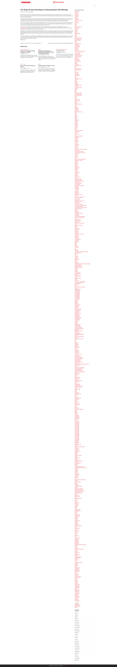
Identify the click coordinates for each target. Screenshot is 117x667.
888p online (77, 108)
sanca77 (76, 139)
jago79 (76, 98)
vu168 (76, 218)
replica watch (77, 502)
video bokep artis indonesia (79, 328)
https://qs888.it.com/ (78, 65)
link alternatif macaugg (78, 55)
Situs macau (77, 399)
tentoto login (77, 392)
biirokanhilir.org (77, 528)
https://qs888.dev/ (78, 283)
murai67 (76, 62)
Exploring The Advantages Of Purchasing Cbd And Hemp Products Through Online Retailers (46, 52)
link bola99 (76, 468)
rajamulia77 (77, 11)
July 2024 (76, 655)
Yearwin (76, 366)
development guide (78, 398)
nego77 (76, 529)
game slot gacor (77, 377)
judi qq (76, 499)
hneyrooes (39, 54)
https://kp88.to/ (77, 75)
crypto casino (77, 214)
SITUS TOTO (77, 477)
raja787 (76, 413)
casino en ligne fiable (78, 380)
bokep (76, 101)
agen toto (76, 30)
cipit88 (76, 279)
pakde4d (76, 164)
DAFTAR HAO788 (77, 33)
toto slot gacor (77, 362)
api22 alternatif (77, 172)
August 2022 (77, 660)
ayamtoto (76, 551)
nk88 (75, 77)
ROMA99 (76, 335)
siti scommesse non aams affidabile (80, 207)
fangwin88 (76, 280)
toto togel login (77, 584)
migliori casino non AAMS (79, 358)
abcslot (76, 402)
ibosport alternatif (77, 273)
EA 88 (76, 35)
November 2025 (77, 627)
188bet (76, 260)
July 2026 (76, 613)
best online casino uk (78, 387)
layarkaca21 (77, 459)
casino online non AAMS (79, 213)
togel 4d (76, 21)
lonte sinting (77, 574)
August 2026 (77, 611)
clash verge (76, 236)
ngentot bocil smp (78, 509)
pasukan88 (76, 470)
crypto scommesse (78, 220)
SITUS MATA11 (77, 448)
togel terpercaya (77, 99)
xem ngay (76, 110)
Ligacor (76, 534)
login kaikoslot (77, 586)
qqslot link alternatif (78, 576)
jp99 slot (76, 126)
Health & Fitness (23, 49)
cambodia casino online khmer (80, 490)
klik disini (76, 480)
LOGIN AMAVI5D (77, 325)
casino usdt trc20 (77, 360)
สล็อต (76, 285)
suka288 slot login (78, 289)
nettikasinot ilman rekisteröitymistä (80, 544)
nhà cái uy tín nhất (78, 356)
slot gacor (76, 18)
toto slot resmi (77, 530)
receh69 (76, 456)
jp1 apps (76, 506)
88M (75, 339)
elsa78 (76, 132)
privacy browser (77, 228)
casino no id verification (78, 327)
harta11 (76, 497)
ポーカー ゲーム (77, 198)
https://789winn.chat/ (78, 95)
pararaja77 (76, 560)
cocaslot (76, 513)
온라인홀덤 (76, 186)
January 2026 (77, 623)
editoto (76, 410)
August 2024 (77, 653)
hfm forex (76, 171)
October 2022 (77, 656)
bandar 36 (76, 379)
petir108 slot (77, 595)
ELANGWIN (76, 314)
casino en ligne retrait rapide (79, 185)
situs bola (76, 88)
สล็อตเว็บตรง (77, 137)
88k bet (76, 96)
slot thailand (77, 58)
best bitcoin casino (78, 278)
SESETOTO (76, 332)
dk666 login (77, 408)
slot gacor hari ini (77, 54)
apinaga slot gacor (78, 61)
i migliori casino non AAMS (79, 151)
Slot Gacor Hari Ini (78, 219)
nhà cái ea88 (77, 74)
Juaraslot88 (77, 141)
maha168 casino (77, 45)
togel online (76, 64)
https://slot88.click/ (78, 275)
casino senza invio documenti (79, 367)
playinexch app (77, 347)
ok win (76, 97)
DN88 (76, 24)
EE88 (75, 382)
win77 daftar (77, 15)
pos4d (76, 224)
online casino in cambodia (79, 409)
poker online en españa (78, 357)
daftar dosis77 (77, 552)
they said (76, 226)
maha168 (76, 47)
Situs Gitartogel (77, 567)
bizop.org (76, 464)
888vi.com (76, 107)
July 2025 (76, 634)
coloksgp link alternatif (78, 486)
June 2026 (76, 615)
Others (25, 39)
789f (75, 76)
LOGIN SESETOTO (78, 324)
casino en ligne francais (78, 204)
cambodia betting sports (79, 492)
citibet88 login (77, 604)
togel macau (77, 524)
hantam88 (76, 138)
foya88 (76, 209)
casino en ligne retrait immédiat (80, 216)
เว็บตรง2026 (77, 247)
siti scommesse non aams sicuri (80, 152)
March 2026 (76, 620)
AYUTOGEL (76, 564)
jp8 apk (76, 129)
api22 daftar (77, 187)
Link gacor (76, 443)
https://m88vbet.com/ (78, 26)
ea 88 (76, 106)
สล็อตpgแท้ (76, 119)
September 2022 (77, 658)
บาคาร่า (76, 478)
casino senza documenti (79, 160)
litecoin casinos (77, 589)
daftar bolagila (77, 100)
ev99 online (76, 72)
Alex (21, 53)
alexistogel (76, 140)
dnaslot (76, 573)
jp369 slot (76, 123)
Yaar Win (76, 148)
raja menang (77, 599)
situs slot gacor (77, 596)
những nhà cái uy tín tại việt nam (80, 51)
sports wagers (77, 577)
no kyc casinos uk (77, 272)
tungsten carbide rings (78, 369)
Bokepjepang (77, 404)
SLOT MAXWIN (77, 290)
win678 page (77, 109)
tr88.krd (76, 116)
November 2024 (77, 648)
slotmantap (76, 372)
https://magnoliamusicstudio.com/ (80, 159)
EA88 (75, 25)
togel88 (76, 170)
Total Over (76, 143)
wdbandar (76, 517)
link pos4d (76, 249)
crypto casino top (77, 333)
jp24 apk (76, 122)
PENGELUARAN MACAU (78, 267)
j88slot (76, 323)
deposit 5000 (77, 221)
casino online (77, 150)
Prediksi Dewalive (77, 510)
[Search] (95, 5)
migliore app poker (78, 359)
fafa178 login (77, 12)
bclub (76, 66)
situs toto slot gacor (78, 556)
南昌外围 (76, 271)
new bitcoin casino (78, 326)
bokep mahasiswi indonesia (79, 336)
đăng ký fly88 (77, 259)
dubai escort (77, 568)
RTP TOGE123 (77, 316)
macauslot (76, 414)
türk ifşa (76, 550)
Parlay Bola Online (78, 463)
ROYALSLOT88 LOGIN (78, 85)
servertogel (76, 539)
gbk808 (76, 507)
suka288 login (77, 188)
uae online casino (77, 182)
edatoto (76, 63)
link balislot (76, 210)
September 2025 (77, 630)
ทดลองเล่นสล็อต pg (78, 481)
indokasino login (77, 457)
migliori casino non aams (79, 368)
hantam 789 (77, 475)
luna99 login (77, 120)
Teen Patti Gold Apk (78, 56)
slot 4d (76, 390)
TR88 (75, 112)
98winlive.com (77, 167)
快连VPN (76, 518)
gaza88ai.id (77, 163)
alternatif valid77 (77, 496)
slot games (76, 349)
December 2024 (77, 646)
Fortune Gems (77, 306)
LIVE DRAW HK (77, 474)
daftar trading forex (78, 43)
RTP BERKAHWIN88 (78, 317)
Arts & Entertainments (60, 49)
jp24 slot (76, 121)
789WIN (76, 117)
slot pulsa (76, 473)
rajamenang (77, 597)
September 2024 (77, 651)
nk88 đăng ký (77, 166)
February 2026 (77, 622)
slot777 (76, 42)
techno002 (76, 86)
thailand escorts (77, 520)
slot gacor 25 (77, 585)
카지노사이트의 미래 (60, 50)
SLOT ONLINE (77, 311)
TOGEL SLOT (77, 592)
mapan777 (76, 161)
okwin (76, 89)
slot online (76, 145)
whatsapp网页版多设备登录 (79, 334)
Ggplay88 (76, 563)
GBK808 (76, 545)
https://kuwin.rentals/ (78, 94)
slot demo (76, 268)
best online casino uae (78, 208)
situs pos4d (76, 240)
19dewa (76, 227)
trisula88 (76, 531)
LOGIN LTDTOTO (77, 304)
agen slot (76, 29)
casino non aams (77, 365)
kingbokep (76, 594)
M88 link (76, 32)
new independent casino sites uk (80, 286)
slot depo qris (77, 192)
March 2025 (76, 641)
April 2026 (76, 618)
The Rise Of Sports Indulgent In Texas (46, 65)
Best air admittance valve (79, 338)
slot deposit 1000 (77, 557)
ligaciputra (76, 462)
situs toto (76, 253)
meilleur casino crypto (78, 183)
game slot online (77, 378)
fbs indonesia (77, 133)
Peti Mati (76, 565)
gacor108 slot (77, 415)
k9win (76, 41)
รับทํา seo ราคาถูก (78, 176)
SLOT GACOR (77, 421)
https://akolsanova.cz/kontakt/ (80, 446)
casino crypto (77, 153)
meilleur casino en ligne (78, 197)
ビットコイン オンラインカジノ (80, 196)
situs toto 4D (77, 191)
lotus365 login (77, 381)
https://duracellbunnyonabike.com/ (80, 479)
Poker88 (76, 337)
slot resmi (76, 465)
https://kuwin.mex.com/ (78, 111)
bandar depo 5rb (77, 403)
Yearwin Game (77, 351)
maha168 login (77, 46)
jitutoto (76, 553)
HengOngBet (77, 350)
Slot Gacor (76, 73)
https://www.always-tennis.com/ (80, 371)
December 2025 (77, 625)
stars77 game (77, 22)
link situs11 (76, 284)
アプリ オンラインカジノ (79, 354)
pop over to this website (78, 225)
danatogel (76, 583)
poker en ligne (77, 215)
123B (75, 348)
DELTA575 (76, 343)
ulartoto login (77, 401)
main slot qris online (78, 444)
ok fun (76, 105)
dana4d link (77, 346)
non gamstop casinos (78, 20)
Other (21, 64)
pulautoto (76, 258)
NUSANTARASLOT (23, 27)
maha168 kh (77, 44)
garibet (76, 454)
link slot (76, 607)
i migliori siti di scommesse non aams (81, 149)
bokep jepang (77, 241)
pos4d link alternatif (78, 264)
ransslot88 (76, 322)
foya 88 (76, 519)
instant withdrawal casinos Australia (80, 467)
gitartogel (76, 195)
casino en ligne (77, 184)
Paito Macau (77, 419)
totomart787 (77, 344)
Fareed (57, 52)
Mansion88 (76, 193)
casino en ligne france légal (79, 181)
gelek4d (76, 102)
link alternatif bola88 (78, 498)
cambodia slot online (78, 491)
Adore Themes (65, 665)
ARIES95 (76, 300)
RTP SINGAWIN (77, 315)
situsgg (76, 36)
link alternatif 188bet (78, 455)
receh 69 (76, 572)
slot (75, 405)
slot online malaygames (78, 562)
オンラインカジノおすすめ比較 (80, 281)
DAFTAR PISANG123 (78, 313)
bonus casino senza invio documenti (81, 205)
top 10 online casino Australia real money (81, 251)
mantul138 (76, 532)
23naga (76, 376)
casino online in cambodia (79, 130)
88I (75, 340)
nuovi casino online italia (79, 206)
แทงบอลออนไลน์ (77, 53)
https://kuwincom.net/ (78, 78)
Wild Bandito (77, 262)
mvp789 (76, 154)
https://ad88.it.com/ (78, 68)
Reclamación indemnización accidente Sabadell (82, 263)
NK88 (76, 91)
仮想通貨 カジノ (77, 355)
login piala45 (77, 542)
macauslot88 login (78, 239)
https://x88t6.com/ (78, 40)
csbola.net (76, 575)
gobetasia (76, 452)
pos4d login (77, 229)
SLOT (76, 67)
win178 (76, 142)
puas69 (76, 165)
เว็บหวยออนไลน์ (77, 593)
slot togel (76, 487)
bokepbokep (77, 540)
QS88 (76, 118)
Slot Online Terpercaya (78, 194)
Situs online (77, 397)
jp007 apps (76, 503)
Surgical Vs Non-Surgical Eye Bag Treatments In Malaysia (27, 51)
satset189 (76, 345)
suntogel (76, 476)
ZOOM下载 (76, 412)
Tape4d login (77, 305)
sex (75, 248)
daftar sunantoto (77, 389)
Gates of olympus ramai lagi (79, 466)
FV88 (75, 23)
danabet (76, 394)
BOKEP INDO (77, 329)
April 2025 (76, 639)
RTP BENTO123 (77, 318)
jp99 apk (76, 127)
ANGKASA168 (77, 442)
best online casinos (78, 393)
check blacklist (77, 587)
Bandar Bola (77, 541)
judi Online (76, 274)
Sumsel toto (77, 235)
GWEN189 (76, 302)
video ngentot (77, 144)
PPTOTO (76, 13)
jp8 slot (76, 128)
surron (76, 420)
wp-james (21, 68)
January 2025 (77, 644)
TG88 (76, 90)
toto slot (76, 469)
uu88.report (76, 19)
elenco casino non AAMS (79, 488)
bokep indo (76, 175)
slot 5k (76, 34)
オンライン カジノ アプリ (79, 52)
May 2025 (76, 637)
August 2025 (77, 632)
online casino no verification (79, 282)
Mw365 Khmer (77, 131)
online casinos (77, 383)
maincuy (76, 582)
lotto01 (76, 566)
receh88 (76, 301)
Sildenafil (76, 246)
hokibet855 (76, 84)
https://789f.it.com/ (78, 69)
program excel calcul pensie (79, 549)
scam (76, 508)
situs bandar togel (78, 605)
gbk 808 (76, 83)
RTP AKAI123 (77, 312)
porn (75, 134)
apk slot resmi (77, 571)
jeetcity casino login (78, 252)
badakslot (76, 521)
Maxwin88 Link (77, 554)
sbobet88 (76, 523)
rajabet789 (76, 303)
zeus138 (76, 458)
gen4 (75, 533)
